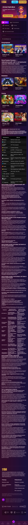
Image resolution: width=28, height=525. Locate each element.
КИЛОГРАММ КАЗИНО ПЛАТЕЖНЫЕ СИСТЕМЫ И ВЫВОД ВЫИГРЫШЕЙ (13, 132)
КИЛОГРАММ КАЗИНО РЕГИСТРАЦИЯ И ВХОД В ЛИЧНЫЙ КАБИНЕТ (13, 131)
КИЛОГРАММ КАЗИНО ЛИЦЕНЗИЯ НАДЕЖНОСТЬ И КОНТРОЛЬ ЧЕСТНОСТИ (12, 134)
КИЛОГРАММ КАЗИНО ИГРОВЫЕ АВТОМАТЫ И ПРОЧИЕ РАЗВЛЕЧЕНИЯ (13, 131)
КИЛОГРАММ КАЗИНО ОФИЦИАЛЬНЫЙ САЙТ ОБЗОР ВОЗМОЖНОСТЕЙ (10, 130)
